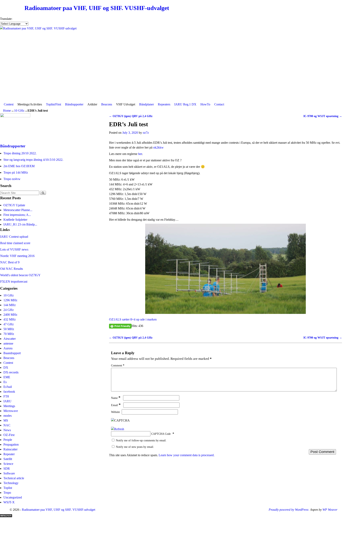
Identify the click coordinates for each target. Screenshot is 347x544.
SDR (6, 468)
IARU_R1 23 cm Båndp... (20, 224)
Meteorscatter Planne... (17, 210)
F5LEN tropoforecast (13, 281)
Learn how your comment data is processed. (186, 455)
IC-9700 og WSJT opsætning (322, 116)
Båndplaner (146, 104)
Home (7, 110)
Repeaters (164, 104)
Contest (8, 104)
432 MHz (9, 319)
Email (116, 405)
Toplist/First (53, 104)
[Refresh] (117, 429)
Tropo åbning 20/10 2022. (20, 153)
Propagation (11, 444)
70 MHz (8, 334)
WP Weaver (330, 509)
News (7, 430)
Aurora (7, 348)
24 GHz (8, 309)
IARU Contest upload (14, 236)
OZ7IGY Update (14, 205)
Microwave (10, 411)
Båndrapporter (74, 104)
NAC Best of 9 (9, 262)
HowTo (205, 104)
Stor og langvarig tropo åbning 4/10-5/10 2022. (33, 159)
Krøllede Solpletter (15, 219)
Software (9, 473)
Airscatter (9, 338)
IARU (7, 401)
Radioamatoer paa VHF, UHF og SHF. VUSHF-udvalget (96, 8)
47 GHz (8, 324)
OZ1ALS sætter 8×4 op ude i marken (133, 319)
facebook (9, 391)
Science (8, 463)
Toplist (7, 487)
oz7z (146, 132)
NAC (6, 425)
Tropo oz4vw (11, 179)
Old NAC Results (11, 268)
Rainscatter (10, 449)
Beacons (106, 104)
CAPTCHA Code (161, 433)
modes (7, 415)
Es (5, 382)
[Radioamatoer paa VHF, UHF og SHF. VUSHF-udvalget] (173, 63)
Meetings (9, 406)
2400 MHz (10, 314)
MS (5, 420)
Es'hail (7, 386)
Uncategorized (12, 497)
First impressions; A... (17, 214)
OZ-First (8, 435)
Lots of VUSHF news (14, 249)
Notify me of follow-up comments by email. (141, 440)
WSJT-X (9, 502)
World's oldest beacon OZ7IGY (20, 275)
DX (5, 367)
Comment (117, 365)
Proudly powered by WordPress (288, 509)
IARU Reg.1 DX (185, 104)
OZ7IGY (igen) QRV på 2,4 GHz (130, 116)
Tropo (7, 492)
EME (6, 377)
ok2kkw (158, 147)
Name (115, 397)
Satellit (7, 459)
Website (115, 412)
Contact (219, 104)
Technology (10, 483)
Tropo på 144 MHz (15, 172)
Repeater (9, 454)
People (7, 439)
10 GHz (19, 110)
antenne (8, 343)
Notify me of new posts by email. (135, 446)
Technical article (13, 478)
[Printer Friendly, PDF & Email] (120, 326)
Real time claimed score (15, 243)
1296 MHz (10, 300)
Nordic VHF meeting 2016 (17, 256)
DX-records (10, 372)
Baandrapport (12, 353)
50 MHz (8, 329)
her (140, 154)
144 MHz (9, 305)
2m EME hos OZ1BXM (19, 166)
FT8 (6, 396)
